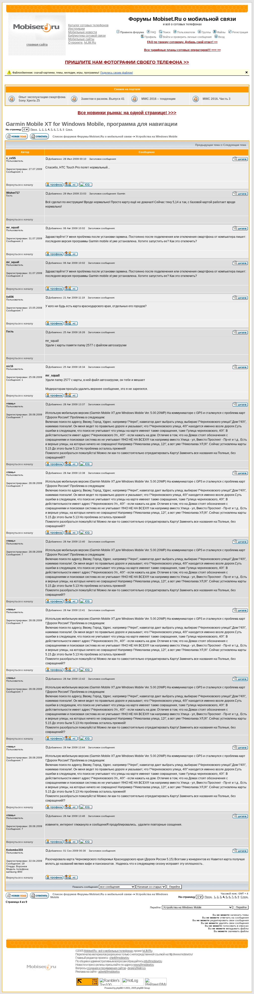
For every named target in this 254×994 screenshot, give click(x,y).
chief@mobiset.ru (119, 958)
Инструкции (76, 28)
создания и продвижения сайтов (106, 968)
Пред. (34, 129)
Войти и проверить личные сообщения (187, 36)
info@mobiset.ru (153, 961)
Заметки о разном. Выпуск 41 (103, 99)
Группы (206, 32)
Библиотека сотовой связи (87, 35)
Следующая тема (234, 144)
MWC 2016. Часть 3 (216, 99)
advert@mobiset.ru (109, 971)
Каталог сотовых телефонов (88, 25)
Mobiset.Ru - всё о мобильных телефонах (108, 951)
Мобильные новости (82, 32)
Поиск (166, 32)
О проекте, (75, 42)
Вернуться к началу (19, 184)
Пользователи (186, 32)
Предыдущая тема (207, 144)
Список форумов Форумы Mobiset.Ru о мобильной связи (92, 136)
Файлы (221, 32)
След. (69, 129)
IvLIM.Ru (90, 42)
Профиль (150, 36)
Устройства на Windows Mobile (156, 136)
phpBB (119, 988)
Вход (221, 36)
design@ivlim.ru (136, 968)
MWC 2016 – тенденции (158, 99)
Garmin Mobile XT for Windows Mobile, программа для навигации (92, 124)
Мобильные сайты (81, 39)
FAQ (153, 32)
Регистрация (240, 32)
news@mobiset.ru (143, 965)
